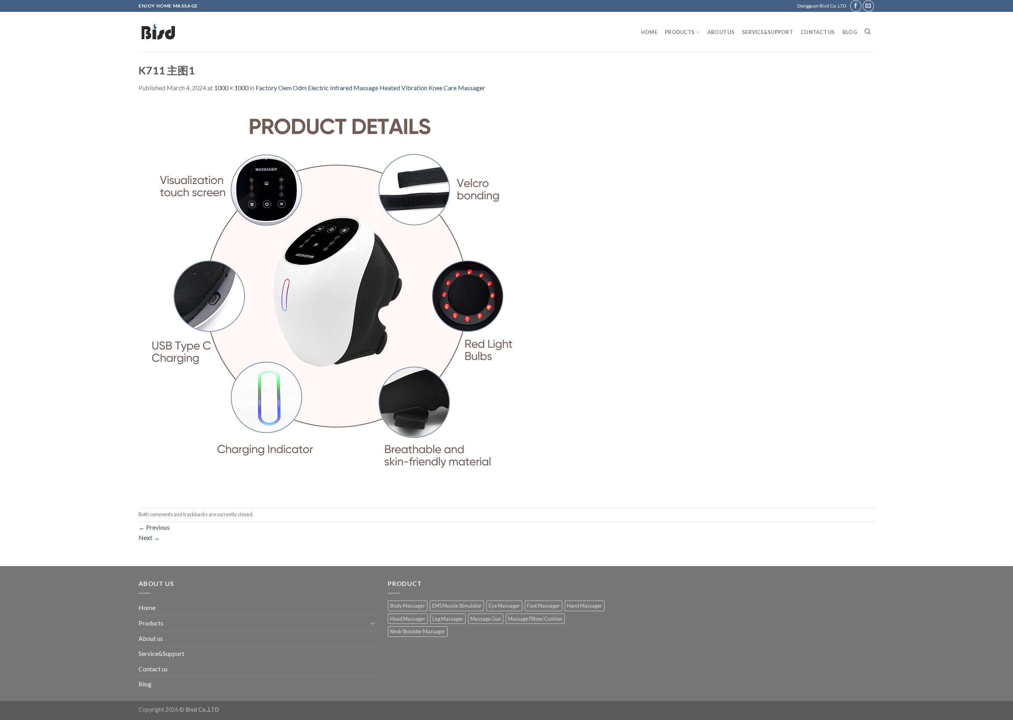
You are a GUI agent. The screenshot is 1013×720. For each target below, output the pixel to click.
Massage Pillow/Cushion (535, 619)
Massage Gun (485, 619)
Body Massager (407, 606)
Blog (849, 32)
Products (679, 32)
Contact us (818, 32)
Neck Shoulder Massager (417, 631)
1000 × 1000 (231, 87)
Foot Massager (543, 606)
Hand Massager (584, 606)
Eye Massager (504, 606)
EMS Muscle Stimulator (457, 606)
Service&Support (767, 32)
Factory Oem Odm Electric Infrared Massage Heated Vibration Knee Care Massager (370, 87)
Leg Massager (448, 619)
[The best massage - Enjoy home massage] (219, 31)
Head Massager (407, 619)
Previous (154, 527)
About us (721, 32)
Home (649, 32)
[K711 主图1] (336, 299)
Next (149, 537)
